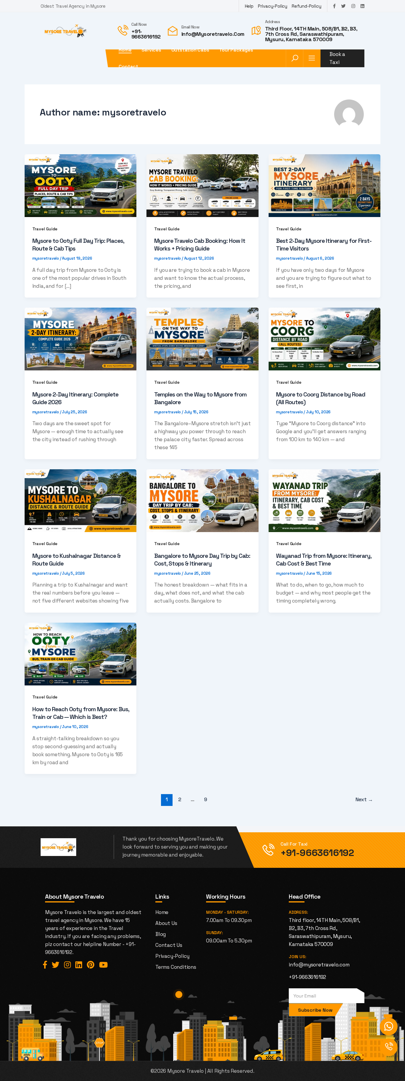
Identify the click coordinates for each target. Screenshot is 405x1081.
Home (125, 50)
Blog (160, 934)
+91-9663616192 (146, 34)
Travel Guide (45, 229)
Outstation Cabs (190, 50)
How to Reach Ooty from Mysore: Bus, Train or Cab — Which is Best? (80, 713)
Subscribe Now (315, 1010)
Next (364, 799)
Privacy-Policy (272, 6)
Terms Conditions (175, 967)
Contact (128, 66)
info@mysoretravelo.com (212, 33)
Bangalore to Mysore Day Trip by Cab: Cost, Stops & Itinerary (202, 559)
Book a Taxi (337, 58)
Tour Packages (236, 50)
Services (151, 50)
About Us (166, 923)
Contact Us (168, 945)
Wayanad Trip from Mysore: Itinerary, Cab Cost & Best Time (323, 559)
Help (249, 6)
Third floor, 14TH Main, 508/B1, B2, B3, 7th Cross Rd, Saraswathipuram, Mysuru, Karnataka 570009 (311, 34)
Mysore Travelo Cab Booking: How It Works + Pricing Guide (199, 244)
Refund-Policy (306, 6)
